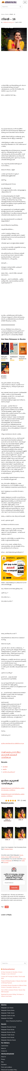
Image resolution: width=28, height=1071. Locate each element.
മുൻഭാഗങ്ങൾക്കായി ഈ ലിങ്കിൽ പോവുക (12, 743)
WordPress (19, 1021)
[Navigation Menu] (25, 2)
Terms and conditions (6, 1067)
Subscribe (14, 887)
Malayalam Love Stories (7, 1007)
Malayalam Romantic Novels (8, 1027)
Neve (7, 1021)
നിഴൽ (6, 906)
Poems (7, 857)
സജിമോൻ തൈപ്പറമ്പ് (8, 22)
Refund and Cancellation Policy (9, 1069)
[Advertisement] (14, 70)
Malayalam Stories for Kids (8, 1015)
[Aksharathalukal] (9, 2)
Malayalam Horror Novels (7, 1037)
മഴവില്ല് (5, 766)
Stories (3, 857)
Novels (21, 855)
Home (2, 14)
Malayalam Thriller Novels (7, 1034)
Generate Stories (8, 849)
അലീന (5, 769)
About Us (3, 1048)
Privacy (3, 1059)
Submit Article (4, 1045)
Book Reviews (15, 857)
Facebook (5, 862)
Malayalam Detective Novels (8, 1040)
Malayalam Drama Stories (7, 1010)
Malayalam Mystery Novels (8, 1032)
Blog (2, 1062)
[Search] (20, 6)
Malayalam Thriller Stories (7, 1013)
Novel (6, 14)
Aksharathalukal (9, 969)
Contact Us (4, 1051)
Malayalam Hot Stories (7, 1018)
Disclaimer (4, 1064)
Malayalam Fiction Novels (7, 1029)
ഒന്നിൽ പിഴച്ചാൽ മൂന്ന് (9, 772)
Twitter (23, 860)
